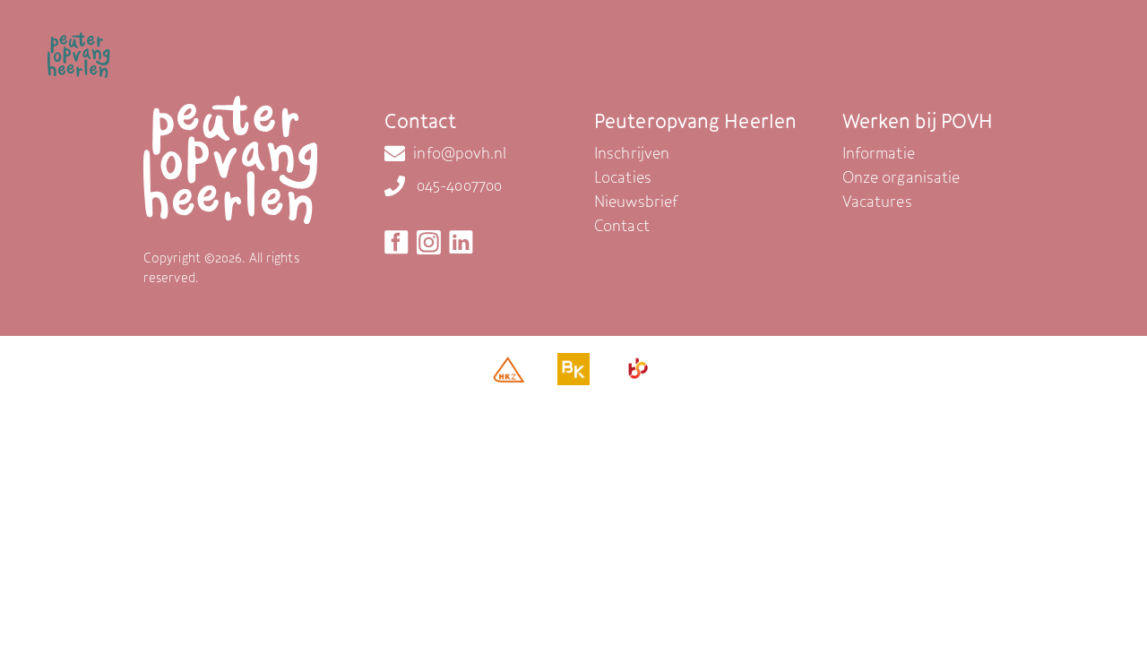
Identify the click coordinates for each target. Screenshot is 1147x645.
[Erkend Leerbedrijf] (638, 373)
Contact (622, 225)
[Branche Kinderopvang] (573, 373)
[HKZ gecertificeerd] (509, 374)
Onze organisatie (901, 177)
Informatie (878, 153)
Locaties (622, 177)
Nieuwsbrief (635, 201)
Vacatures (877, 201)
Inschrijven (631, 153)
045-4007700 (459, 185)
